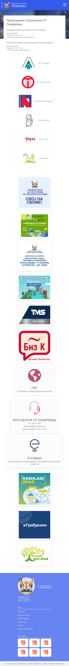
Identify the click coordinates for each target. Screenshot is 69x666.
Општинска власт (24, 615)
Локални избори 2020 (25, 629)
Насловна (21, 612)
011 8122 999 (34, 423)
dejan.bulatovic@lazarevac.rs (20, 50)
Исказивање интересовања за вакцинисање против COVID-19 (34, 463)
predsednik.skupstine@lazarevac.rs (23, 37)
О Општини (22, 622)
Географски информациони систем (34, 391)
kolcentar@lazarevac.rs (34, 426)
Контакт (21, 625)
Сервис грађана (23, 619)
